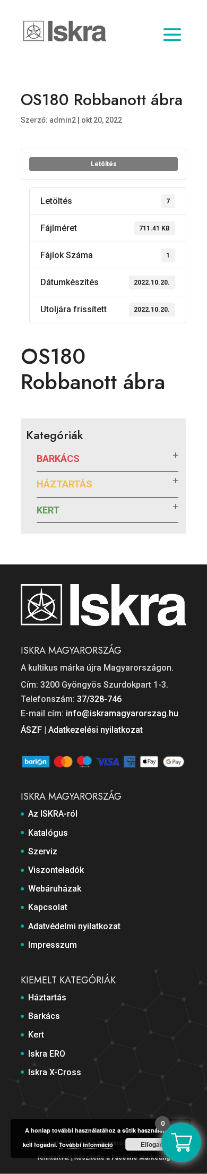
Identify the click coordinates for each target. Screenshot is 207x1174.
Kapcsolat (47, 907)
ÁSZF (31, 730)
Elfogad (152, 1144)
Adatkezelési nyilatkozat (95, 730)
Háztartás (64, 484)
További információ (86, 1145)
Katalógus (48, 833)
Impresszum (52, 945)
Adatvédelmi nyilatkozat (74, 926)
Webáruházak (54, 889)
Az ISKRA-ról (52, 814)
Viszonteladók (56, 870)
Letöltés (104, 164)
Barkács (58, 458)
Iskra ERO (46, 1054)
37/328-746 (99, 699)
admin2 (62, 120)
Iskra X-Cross (54, 1072)
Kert (48, 510)
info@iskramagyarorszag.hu (122, 713)
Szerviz (42, 851)
